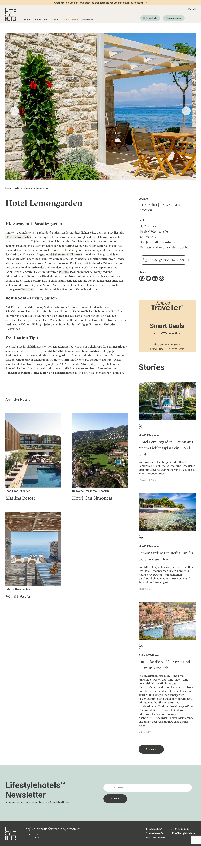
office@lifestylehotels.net (183, 833)
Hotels (27, 19)
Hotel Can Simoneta (92, 498)
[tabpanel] (100, 106)
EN (194, 9)
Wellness (64, 272)
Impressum (36, 837)
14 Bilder (177, 260)
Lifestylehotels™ (154, 829)
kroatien (25, 188)
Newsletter (88, 19)
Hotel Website (150, 18)
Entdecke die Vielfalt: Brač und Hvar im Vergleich (164, 665)
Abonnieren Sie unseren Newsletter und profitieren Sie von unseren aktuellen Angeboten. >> (100, 2)
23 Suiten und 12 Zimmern (65, 254)
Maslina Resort (20, 498)
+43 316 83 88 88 (180, 829)
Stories (55, 19)
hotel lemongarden (39, 188)
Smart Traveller (70, 19)
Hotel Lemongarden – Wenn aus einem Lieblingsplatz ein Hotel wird (166, 448)
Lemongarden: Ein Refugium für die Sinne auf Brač (166, 556)
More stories (151, 749)
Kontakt (35, 834)
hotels (16, 188)
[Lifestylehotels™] (10, 20)
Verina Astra (17, 596)
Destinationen (41, 19)
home (8, 188)
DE (189, 9)
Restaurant (27, 289)
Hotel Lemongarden (18, 237)
